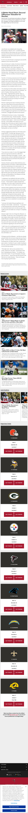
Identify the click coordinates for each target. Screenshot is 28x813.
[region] (14, 799)
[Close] (25, 786)
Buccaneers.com (14, 714)
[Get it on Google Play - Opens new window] (18, 775)
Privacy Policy (17, 800)
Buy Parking (19, 451)
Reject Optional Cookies (14, 806)
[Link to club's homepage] (2, 2)
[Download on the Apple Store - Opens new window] (9, 775)
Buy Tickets (9, 451)
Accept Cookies (14, 810)
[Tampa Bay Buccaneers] (14, 780)
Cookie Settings (14, 803)
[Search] (23, 2)
